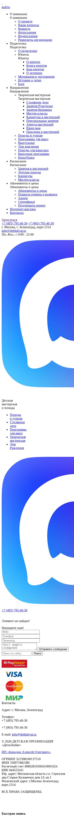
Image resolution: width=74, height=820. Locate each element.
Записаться (9, 219)
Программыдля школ (18, 431)
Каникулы (25, 176)
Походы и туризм (30, 135)
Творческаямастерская (18, 438)
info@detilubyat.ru (14, 231)
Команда (24, 28)
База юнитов (35, 69)
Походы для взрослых (33, 150)
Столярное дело (37, 102)
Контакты (17, 213)
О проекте (25, 21)
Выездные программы (33, 154)
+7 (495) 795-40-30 (14, 223)
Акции (23, 198)
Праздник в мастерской (42, 132)
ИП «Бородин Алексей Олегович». (26, 752)
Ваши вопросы (28, 25)
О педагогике (27, 51)
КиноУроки (26, 157)
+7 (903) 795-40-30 (41, 223)
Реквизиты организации (35, 40)
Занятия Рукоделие (39, 106)
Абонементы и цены (32, 190)
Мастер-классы (36, 113)
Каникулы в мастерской (43, 117)
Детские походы (29, 172)
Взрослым (33, 128)
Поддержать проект (32, 205)
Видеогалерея (27, 36)
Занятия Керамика (39, 109)
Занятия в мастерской (33, 168)
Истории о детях (29, 80)
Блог (21, 84)
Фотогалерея (27, 32)
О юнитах (33, 62)
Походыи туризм (16, 416)
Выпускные (26, 143)
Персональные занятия (42, 120)
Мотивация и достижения (36, 76)
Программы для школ (33, 139)
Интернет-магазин (23, 209)
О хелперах (34, 73)
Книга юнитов (36, 65)
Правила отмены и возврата (37, 194)
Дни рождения (28, 146)
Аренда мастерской (39, 124)
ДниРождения (17, 446)
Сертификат (26, 201)
